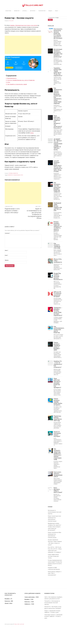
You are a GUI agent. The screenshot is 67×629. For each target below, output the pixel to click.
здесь (32, 132)
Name (6, 250)
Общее (50, 10)
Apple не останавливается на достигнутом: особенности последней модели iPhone (34, 212)
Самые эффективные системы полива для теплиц (53, 556)
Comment (7, 233)
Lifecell (24, 10)
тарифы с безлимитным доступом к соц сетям (23, 25)
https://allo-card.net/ (19, 624)
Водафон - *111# (29, 599)
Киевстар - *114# (29, 601)
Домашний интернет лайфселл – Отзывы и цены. (53, 616)
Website (6, 260)
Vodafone (8, 10)
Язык (56, 10)
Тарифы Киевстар (13, 173)
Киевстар (16, 10)
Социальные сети (18, 175)
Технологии (42, 10)
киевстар (10, 175)
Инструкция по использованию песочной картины (54, 512)
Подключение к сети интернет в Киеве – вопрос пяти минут (12, 209)
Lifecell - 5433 (8, 603)
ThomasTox (47, 601)
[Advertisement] (23, 45)
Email (6, 255)
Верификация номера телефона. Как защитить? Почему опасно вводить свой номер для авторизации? (54, 527)
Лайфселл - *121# (29, 604)
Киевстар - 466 (9, 601)
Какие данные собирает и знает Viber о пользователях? (54, 573)
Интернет (33, 10)
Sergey (46, 610)
